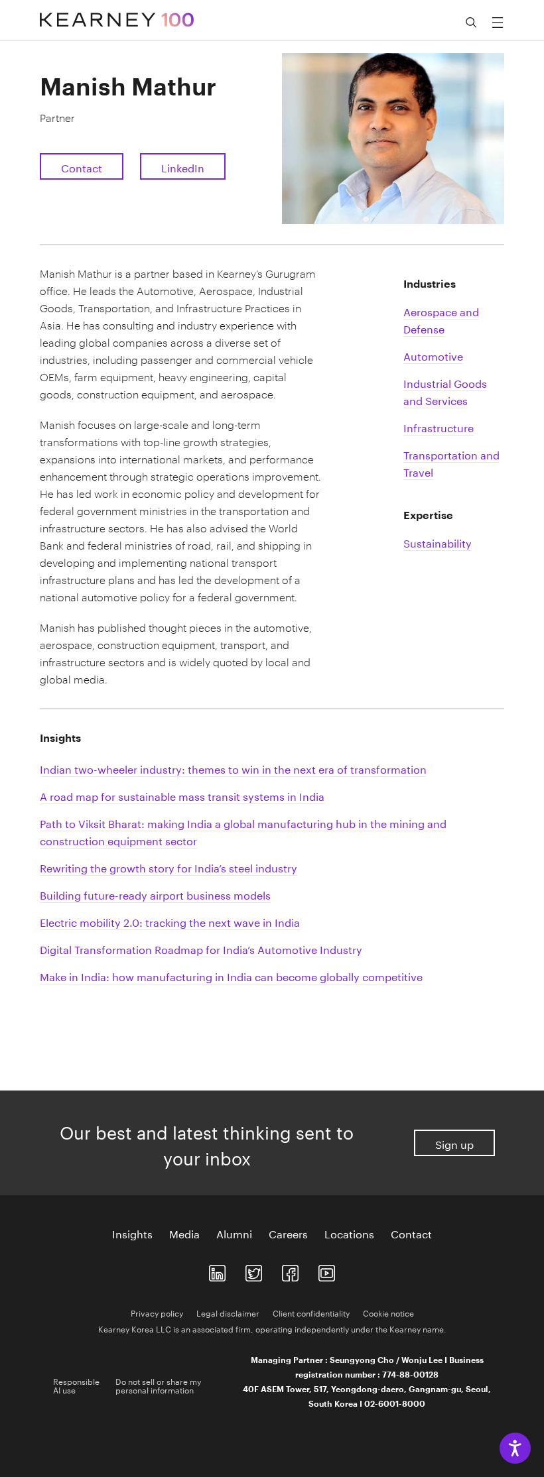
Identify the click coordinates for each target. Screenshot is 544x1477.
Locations (349, 1233)
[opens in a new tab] (217, 1270)
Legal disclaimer (227, 1312)
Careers (288, 1233)
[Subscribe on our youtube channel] (326, 1270)
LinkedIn (182, 166)
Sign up (454, 1143)
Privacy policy (157, 1312)
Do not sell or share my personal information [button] (158, 1384)
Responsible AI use (76, 1384)
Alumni (234, 1233)
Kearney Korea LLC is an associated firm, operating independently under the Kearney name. (272, 1328)
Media (184, 1233)
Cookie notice (388, 1312)
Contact (81, 166)
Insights (132, 1233)
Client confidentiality (311, 1312)
